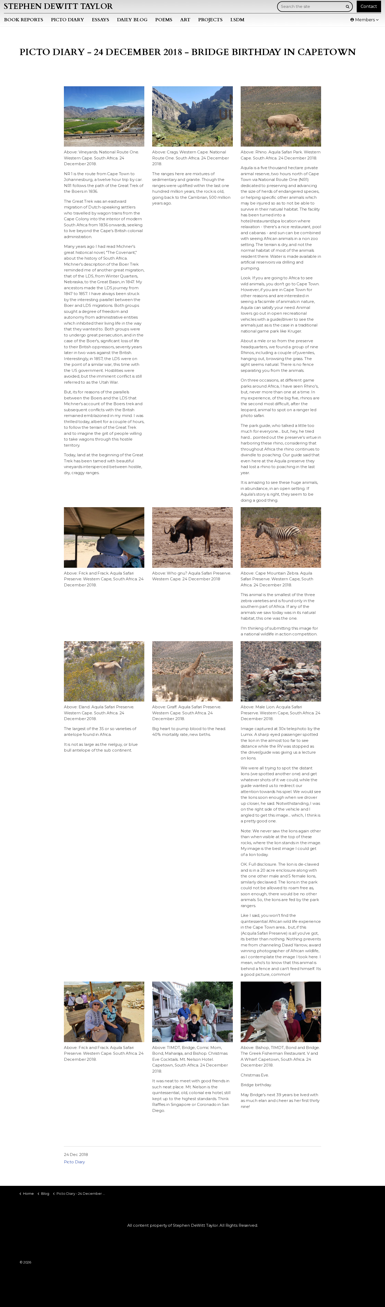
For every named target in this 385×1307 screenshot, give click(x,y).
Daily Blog (132, 20)
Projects (210, 20)
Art (185, 20)
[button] (347, 6)
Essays (100, 20)
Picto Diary (67, 20)
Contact (369, 6)
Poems (163, 20)
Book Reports (23, 20)
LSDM (237, 20)
